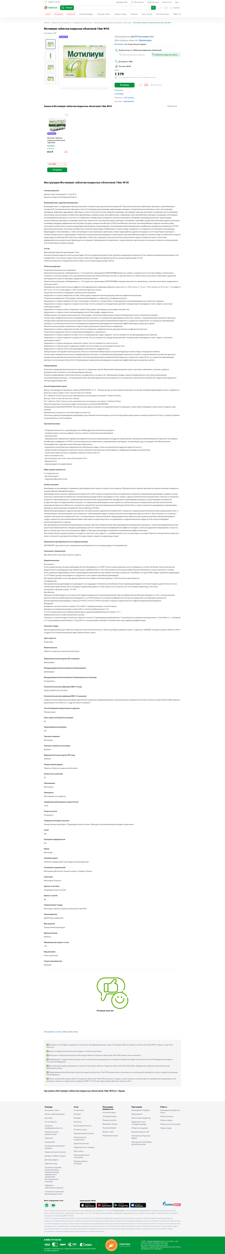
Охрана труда (165, 1128)
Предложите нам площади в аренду (138, 1123)
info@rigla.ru (158, 1249)
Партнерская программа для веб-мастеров (141, 1143)
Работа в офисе (166, 1120)
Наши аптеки (167, 2)
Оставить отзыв (80, 1130)
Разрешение (50, 1142)
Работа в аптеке (166, 1117)
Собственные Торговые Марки (141, 1137)
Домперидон (145, 40)
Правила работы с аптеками (81, 1162)
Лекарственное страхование (80, 1138)
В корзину (124, 85)
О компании (79, 1110)
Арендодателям (121, 2)
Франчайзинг (136, 1114)
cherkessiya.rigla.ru (119, 1211)
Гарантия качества (81, 1144)
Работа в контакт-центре (170, 1124)
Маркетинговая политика (55, 1152)
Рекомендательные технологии (82, 1156)
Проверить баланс (110, 1124)
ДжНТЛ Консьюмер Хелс (142, 37)
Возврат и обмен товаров (55, 1156)
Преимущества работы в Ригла (170, 1111)
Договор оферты (51, 1160)
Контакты (78, 1122)
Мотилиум (119, 44)
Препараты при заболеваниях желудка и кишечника (113, 23)
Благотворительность (83, 1126)
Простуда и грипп (104, 14)
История (77, 1114)
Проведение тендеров (140, 1110)
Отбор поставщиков (139, 1128)
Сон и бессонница (162, 14)
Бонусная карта (153, 2)
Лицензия (49, 1138)
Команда (77, 1118)
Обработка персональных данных (54, 1187)
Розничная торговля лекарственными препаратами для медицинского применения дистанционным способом (53, 1175)
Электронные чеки (110, 1136)
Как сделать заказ (52, 1110)
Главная (47, 23)
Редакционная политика (84, 1133)
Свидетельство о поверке (84, 1147)
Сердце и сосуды (120, 14)
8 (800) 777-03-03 (67, 1216)
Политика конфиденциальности (54, 1127)
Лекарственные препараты (61, 23)
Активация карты (110, 1116)
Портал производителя (140, 1118)
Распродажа (58, 14)
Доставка (48, 1118)
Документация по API (140, 1132)
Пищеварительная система (82, 23)
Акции (48, 14)
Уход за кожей (147, 14)
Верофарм (51, 146)
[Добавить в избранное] (140, 85)
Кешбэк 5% (71, 14)
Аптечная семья (109, 1113)
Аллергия (134, 14)
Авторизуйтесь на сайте (52, 1032)
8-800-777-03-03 (52, 1240)
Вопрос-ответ (108, 1132)
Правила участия (109, 1120)
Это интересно (51, 1122)
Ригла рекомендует (86, 14)
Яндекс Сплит (178, 14)
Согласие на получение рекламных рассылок (54, 1193)
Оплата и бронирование (55, 1114)
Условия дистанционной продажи (55, 1147)
